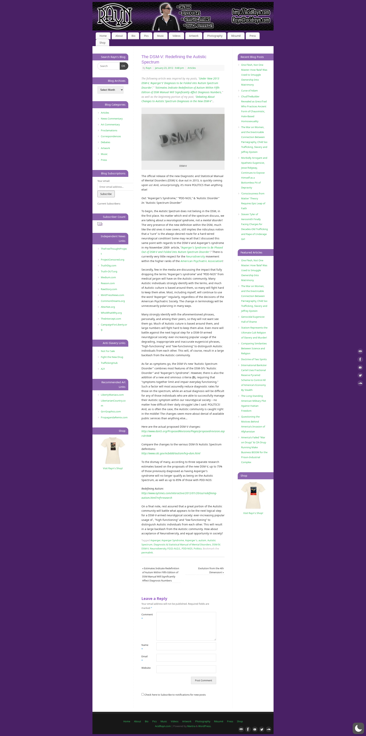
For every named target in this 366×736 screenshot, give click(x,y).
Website (145, 667)
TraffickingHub (109, 363)
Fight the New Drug (112, 357)
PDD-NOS (187, 548)
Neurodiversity (195, 256)
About (119, 36)
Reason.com (108, 283)
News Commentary (112, 118)
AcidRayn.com (163, 726)
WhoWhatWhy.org (111, 312)
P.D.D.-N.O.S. (174, 548)
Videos (176, 36)
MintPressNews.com (112, 295)
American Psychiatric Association (201, 261)
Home (103, 36)
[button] (358, 728)
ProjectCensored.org (112, 259)
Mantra (191, 726)
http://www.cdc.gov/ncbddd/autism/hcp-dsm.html (170, 453)
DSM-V (145, 548)
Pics (146, 36)
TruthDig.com (108, 265)
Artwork (193, 36)
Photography (214, 36)
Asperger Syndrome (172, 540)
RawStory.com (109, 289)
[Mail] (360, 352)
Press (253, 36)
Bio (133, 36)
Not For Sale (108, 351)
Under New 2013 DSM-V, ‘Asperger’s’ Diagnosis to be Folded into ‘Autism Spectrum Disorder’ (180, 83)
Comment (145, 616)
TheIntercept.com (111, 318)
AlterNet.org (108, 307)
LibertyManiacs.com (112, 394)
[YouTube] (360, 368)
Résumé (236, 36)
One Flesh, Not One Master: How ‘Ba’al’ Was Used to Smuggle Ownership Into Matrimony (254, 74)
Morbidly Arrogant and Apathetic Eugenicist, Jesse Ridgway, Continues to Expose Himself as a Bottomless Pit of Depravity (254, 172)
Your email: (103, 181)
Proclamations (109, 130)
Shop (102, 42)
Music (160, 36)
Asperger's (191, 540)
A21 (103, 368)
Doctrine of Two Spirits (254, 359)
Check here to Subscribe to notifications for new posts (175, 694)
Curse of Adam (249, 90)
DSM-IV (216, 544)
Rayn (148, 68)
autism (202, 540)
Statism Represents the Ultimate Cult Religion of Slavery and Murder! (254, 332)
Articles (192, 68)
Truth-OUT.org (109, 271)
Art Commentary (110, 124)
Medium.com (108, 277)
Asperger (155, 540)
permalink (147, 552)
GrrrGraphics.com (111, 411)
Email (144, 658)
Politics (198, 548)
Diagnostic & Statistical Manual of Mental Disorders (182, 544)
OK (123, 65)
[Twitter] (360, 375)
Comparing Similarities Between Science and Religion (254, 348)
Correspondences (111, 136)
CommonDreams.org (113, 301)
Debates (105, 142)
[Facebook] (360, 360)
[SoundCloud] (360, 383)
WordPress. (204, 726)
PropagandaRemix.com (114, 417)
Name (144, 647)
